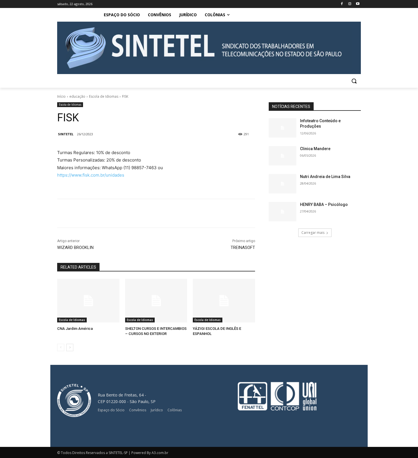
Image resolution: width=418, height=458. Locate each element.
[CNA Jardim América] (88, 300)
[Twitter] (126, 213)
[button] (354, 81)
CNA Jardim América (75, 328)
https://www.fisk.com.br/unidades (90, 175)
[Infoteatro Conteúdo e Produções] (282, 128)
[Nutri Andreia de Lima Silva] (282, 183)
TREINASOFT (243, 247)
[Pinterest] (139, 213)
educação (77, 96)
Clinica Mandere (315, 148)
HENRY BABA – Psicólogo (324, 204)
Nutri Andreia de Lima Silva (325, 176)
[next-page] (69, 347)
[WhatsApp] (152, 213)
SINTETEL (65, 134)
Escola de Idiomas (103, 96)
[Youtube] (357, 4)
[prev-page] (60, 347)
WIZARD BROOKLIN (75, 247)
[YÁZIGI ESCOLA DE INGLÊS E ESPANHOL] (224, 300)
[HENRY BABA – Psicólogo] (282, 211)
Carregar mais (312, 232)
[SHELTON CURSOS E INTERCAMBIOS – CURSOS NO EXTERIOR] (156, 300)
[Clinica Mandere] (282, 155)
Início (61, 96)
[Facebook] (342, 4)
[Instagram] (349, 4)
